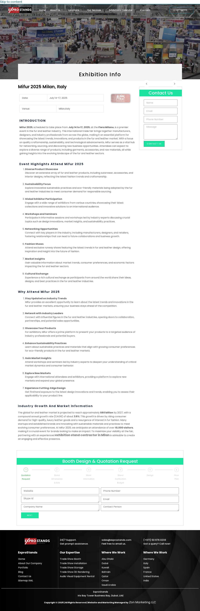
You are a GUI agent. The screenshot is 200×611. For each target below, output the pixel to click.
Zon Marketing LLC (142, 602)
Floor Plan (176, 477)
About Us (55, 10)
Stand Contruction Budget (120, 479)
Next (30, 515)
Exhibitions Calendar (121, 10)
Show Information (88, 477)
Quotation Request (26, 477)
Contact (145, 10)
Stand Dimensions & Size (57, 479)
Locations (73, 10)
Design (150, 475)
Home (42, 10)
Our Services (94, 10)
